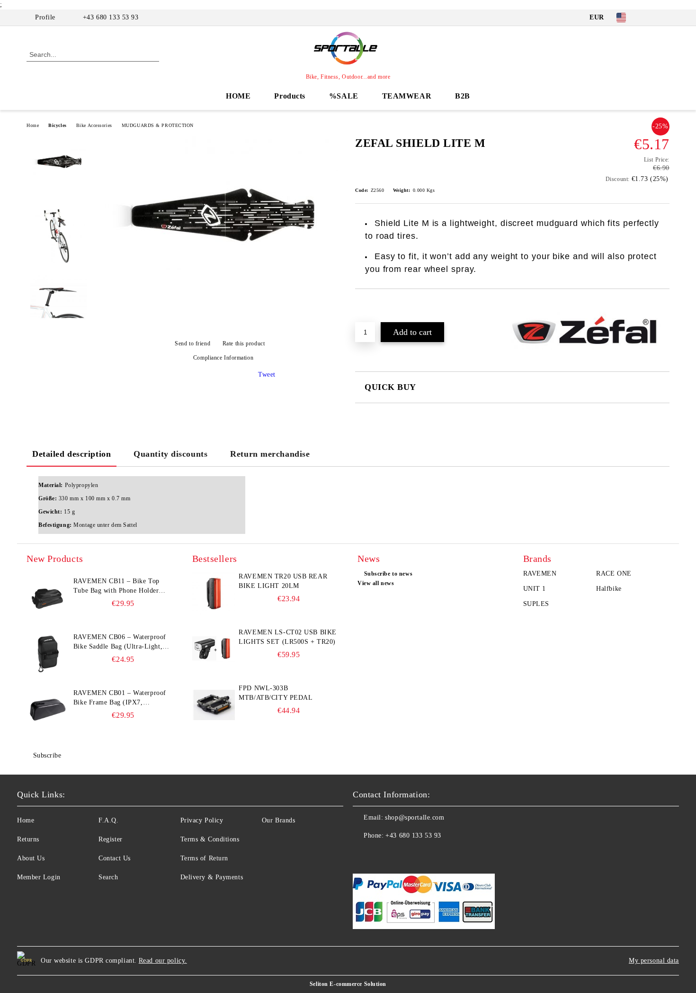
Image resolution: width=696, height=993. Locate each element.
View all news (375, 583)
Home (33, 125)
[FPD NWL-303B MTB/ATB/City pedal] (213, 705)
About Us (31, 858)
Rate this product (244, 343)
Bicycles (57, 125)
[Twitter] (664, 17)
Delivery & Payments (211, 877)
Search (108, 877)
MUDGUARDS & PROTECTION (158, 125)
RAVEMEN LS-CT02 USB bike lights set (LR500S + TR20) (287, 637)
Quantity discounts (170, 454)
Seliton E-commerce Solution (348, 984)
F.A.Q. (108, 820)
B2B (462, 96)
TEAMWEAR (406, 96)
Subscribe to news (388, 573)
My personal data (654, 960)
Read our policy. (163, 960)
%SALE (343, 96)
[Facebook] (650, 17)
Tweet (267, 374)
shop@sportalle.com (414, 817)
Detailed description (71, 454)
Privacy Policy (201, 820)
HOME (238, 96)
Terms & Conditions (210, 839)
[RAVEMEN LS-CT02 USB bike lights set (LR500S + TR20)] (213, 649)
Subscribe (47, 755)
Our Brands (278, 820)
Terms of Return (204, 858)
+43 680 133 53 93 (111, 17)
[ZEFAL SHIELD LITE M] (219, 267)
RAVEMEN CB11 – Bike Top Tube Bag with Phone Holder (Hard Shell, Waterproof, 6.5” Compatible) (117, 587)
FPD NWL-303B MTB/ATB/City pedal (275, 693)
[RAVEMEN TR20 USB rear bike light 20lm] (213, 593)
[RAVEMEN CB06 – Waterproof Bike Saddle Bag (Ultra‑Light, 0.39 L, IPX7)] (48, 653)
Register (110, 839)
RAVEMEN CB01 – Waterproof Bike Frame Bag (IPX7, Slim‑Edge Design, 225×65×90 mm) (119, 698)
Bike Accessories (94, 125)
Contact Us (114, 858)
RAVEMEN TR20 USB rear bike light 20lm (283, 581)
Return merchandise (270, 454)
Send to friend (192, 343)
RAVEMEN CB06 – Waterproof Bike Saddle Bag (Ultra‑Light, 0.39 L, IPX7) (119, 642)
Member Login (39, 877)
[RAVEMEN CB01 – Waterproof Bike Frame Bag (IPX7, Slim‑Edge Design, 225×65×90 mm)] (48, 709)
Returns (28, 839)
